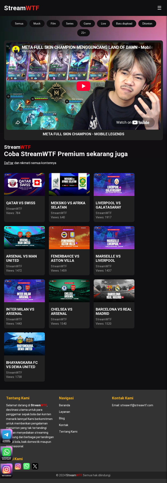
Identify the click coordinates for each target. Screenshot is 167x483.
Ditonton (147, 23)
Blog (62, 418)
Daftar (8, 163)
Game (87, 23)
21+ (83, 32)
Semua (19, 23)
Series (70, 23)
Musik (37, 23)
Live (103, 23)
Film (53, 23)
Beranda (64, 405)
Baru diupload (124, 23)
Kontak (63, 425)
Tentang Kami (68, 431)
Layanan (64, 411)
